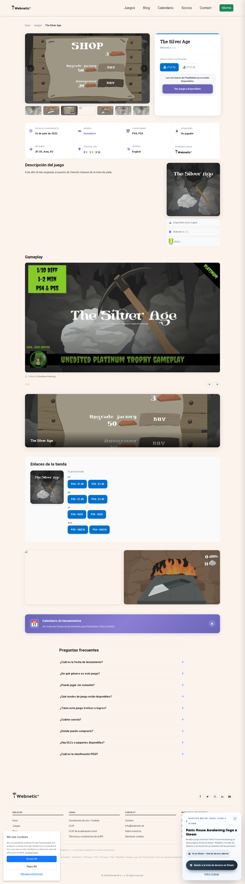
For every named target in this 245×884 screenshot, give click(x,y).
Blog (146, 8)
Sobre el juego (211, 874)
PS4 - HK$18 (99, 529)
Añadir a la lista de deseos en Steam (214, 865)
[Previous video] (210, 384)
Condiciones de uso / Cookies (84, 820)
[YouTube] (229, 797)
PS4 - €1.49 (77, 484)
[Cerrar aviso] (235, 818)
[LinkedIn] (222, 797)
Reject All (32, 866)
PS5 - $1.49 (77, 499)
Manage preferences (32, 874)
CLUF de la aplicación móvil (83, 831)
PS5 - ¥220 (97, 514)
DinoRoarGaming (46, 376)
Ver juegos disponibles (187, 89)
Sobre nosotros (133, 831)
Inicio (27, 25)
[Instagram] (215, 797)
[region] (122, 325)
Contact (206, 8)
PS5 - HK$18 (78, 529)
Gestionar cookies (134, 836)
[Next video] (217, 384)
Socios (187, 8)
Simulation (90, 133)
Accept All (31, 859)
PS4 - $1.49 (98, 499)
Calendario (166, 8)
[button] (122, 317)
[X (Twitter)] (207, 797)
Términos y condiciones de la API (86, 836)
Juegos (129, 8)
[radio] (169, 67)
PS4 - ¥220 (77, 514)
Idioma (226, 8)
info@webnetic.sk (134, 825)
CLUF (71, 825)
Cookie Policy (31, 852)
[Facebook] (200, 797)
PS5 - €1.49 (98, 484)
